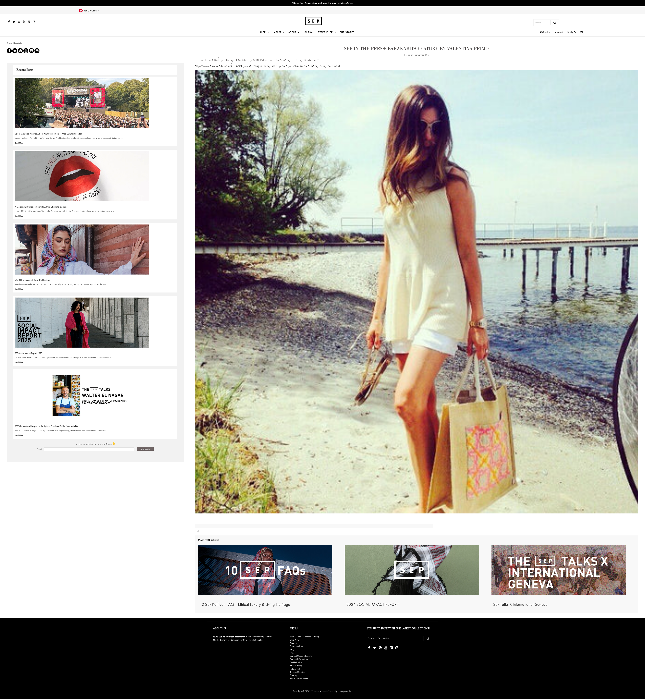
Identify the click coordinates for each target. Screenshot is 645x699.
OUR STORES (347, 32)
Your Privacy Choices (299, 678)
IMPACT (277, 32)
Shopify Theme (328, 691)
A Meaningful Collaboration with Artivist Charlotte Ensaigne (41, 206)
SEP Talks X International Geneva (520, 604)
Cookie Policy (296, 662)
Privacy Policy (296, 665)
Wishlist (546, 32)
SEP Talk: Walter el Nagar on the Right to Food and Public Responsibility (46, 426)
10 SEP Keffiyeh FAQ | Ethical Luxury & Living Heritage (245, 604)
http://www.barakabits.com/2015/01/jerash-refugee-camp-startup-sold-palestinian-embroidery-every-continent (267, 66)
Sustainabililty (296, 646)
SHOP (263, 32)
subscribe (145, 448)
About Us (294, 643)
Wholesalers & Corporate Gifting (304, 636)
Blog (292, 649)
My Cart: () (576, 32)
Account (558, 32)
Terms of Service (297, 672)
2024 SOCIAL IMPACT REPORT (372, 604)
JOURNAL (308, 32)
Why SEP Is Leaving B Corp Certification (32, 280)
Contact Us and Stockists (301, 656)
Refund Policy (296, 669)
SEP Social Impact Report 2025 (28, 353)
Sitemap (293, 675)
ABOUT (292, 32)
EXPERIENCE (325, 32)
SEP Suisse (314, 691)
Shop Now (294, 640)
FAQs (292, 652)
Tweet (197, 531)
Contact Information (299, 659)
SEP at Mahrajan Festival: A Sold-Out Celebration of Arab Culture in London (48, 133)
